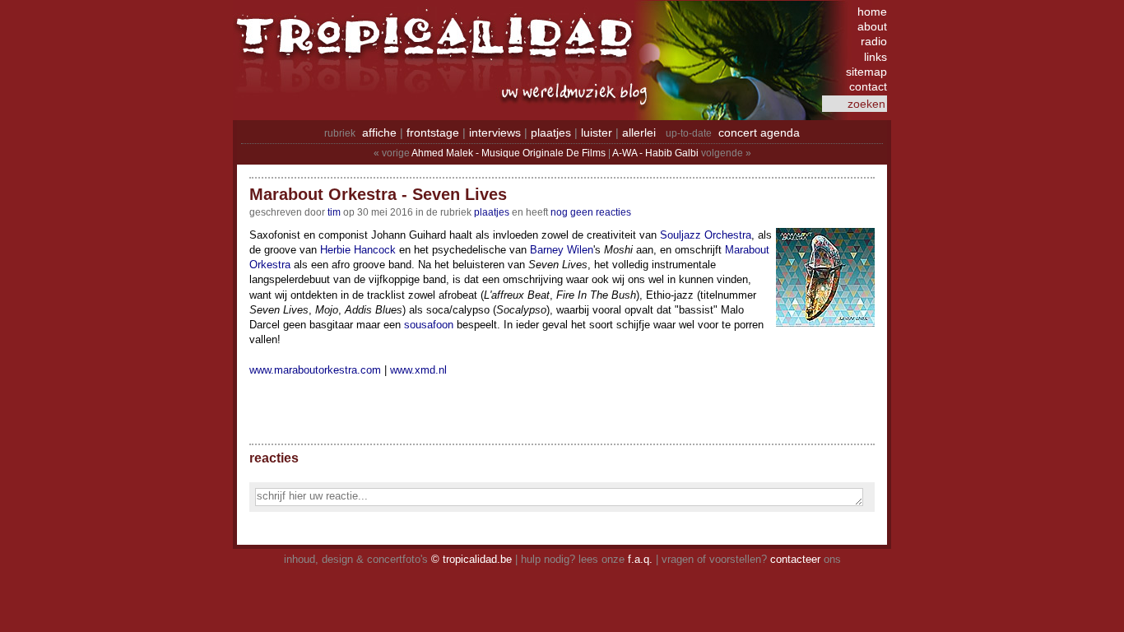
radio (874, 41)
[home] (438, 45)
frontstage (432, 132)
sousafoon (428, 324)
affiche (379, 132)
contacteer (795, 559)
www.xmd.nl (418, 370)
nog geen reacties (590, 212)
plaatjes (551, 132)
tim (334, 212)
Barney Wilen (561, 250)
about (872, 26)
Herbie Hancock (358, 250)
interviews (495, 132)
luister (596, 132)
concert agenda (759, 132)
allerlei (639, 132)
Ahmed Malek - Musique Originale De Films (508, 153)
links (875, 56)
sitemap (866, 71)
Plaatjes (491, 212)
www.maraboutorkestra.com (315, 370)
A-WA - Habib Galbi (655, 153)
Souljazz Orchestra (705, 235)
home (872, 11)
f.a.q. (640, 559)
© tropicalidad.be (471, 559)
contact (868, 86)
